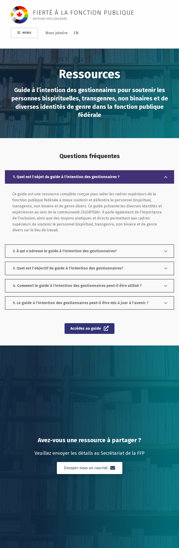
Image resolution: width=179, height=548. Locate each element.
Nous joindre (56, 33)
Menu (26, 32)
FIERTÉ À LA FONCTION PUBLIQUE (83, 12)
